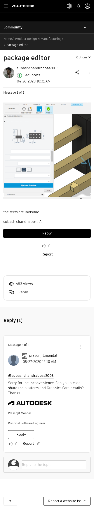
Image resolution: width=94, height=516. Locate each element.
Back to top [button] (10, 501)
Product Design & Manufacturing (38, 39)
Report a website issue (67, 501)
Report (47, 254)
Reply (47, 233)
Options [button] (81, 57)
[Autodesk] (23, 6)
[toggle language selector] (69, 6)
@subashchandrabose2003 (31, 375)
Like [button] (44, 246)
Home (7, 39)
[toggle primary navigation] (8, 6)
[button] (89, 72)
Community (13, 27)
